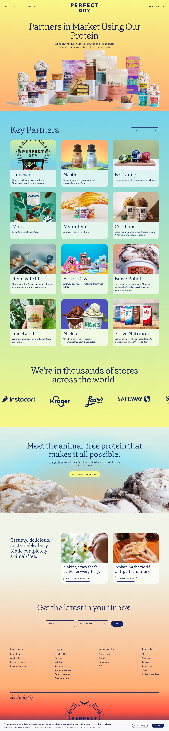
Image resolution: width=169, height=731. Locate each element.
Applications (16, 658)
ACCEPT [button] (158, 726)
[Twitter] (24, 698)
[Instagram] (18, 698)
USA (135, 130)
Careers (145, 662)
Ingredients (15, 654)
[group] (24, 399)
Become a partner (18, 666)
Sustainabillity (60, 654)
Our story (103, 658)
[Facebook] (30, 698)
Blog (144, 654)
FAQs (144, 670)
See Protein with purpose (84, 474)
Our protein (56, 462)
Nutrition (58, 662)
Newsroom (147, 658)
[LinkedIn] (12, 698)
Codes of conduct (150, 674)
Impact (29, 6)
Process (57, 658)
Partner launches (18, 662)
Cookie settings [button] (139, 726)
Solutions (11, 6)
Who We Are (156, 6)
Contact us (147, 666)
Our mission (104, 654)
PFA (100, 666)
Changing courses (62, 670)
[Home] (84, 7)
